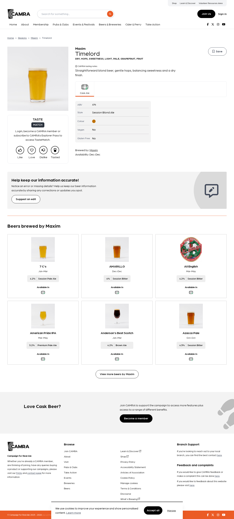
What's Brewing (129, 499)
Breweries (69, 483)
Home (10, 37)
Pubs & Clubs (70, 467)
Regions (22, 37)
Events (67, 477)
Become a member (136, 418)
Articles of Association (132, 472)
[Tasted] (55, 150)
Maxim (34, 37)
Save (219, 51)
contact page (34, 472)
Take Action (70, 472)
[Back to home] (18, 14)
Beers (67, 488)
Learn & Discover (187, 3)
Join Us (206, 13)
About (67, 456)
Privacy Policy (127, 461)
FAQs (19, 472)
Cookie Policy (127, 477)
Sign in (222, 13)
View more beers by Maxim (117, 374)
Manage (171, 510)
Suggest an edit (26, 199)
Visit (66, 461)
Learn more (73, 512)
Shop (174, 3)
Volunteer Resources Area (211, 3)
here (219, 455)
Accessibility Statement (133, 467)
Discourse (125, 493)
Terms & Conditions (130, 488)
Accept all (153, 510)
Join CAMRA (70, 451)
